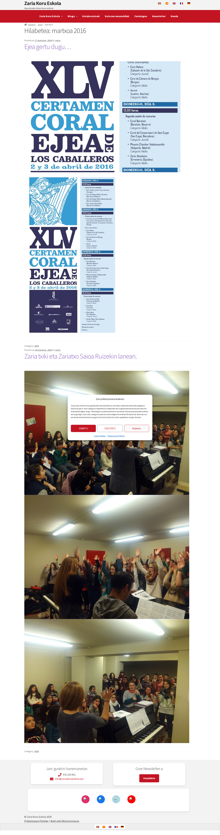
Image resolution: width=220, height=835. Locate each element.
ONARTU (83, 428)
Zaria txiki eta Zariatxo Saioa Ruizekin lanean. (80, 356)
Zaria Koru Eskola (42, 3)
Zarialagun (140, 16)
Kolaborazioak (91, 16)
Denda (174, 16)
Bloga (71, 16)
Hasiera (31, 24)
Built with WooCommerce (65, 821)
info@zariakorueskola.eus (69, 778)
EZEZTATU (110, 428)
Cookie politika (100, 436)
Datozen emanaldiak (117, 16)
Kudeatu (136, 428)
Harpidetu (149, 778)
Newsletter (159, 16)
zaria (57, 40)
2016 (40, 24)
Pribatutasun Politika (116, 436)
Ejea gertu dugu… (47, 46)
